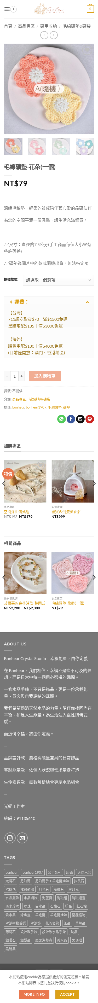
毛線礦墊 (55, 407)
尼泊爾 (25, 881)
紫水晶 (10, 915)
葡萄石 (10, 932)
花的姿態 (52, 923)
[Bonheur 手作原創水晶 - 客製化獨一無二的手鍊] (49, 9)
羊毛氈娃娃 (58, 915)
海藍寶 (47, 898)
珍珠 (27, 906)
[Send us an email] (22, 838)
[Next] (85, 89)
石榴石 (55, 906)
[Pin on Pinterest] (89, 419)
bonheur (18, 407)
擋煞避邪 (27, 889)
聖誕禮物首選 (15, 923)
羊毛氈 (40, 915)
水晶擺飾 (12, 898)
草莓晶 (80, 923)
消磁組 (62, 898)
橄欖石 (59, 889)
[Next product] (44, 35)
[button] (7, 9)
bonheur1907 (36, 407)
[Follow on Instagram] (10, 838)
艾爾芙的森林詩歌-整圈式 (24, 603)
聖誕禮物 (78, 915)
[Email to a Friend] (80, 419)
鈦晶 (74, 932)
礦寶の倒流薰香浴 (66, 512)
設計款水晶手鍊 (54, 932)
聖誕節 (36, 923)
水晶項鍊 (30, 898)
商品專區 (19, 399)
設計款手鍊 (28, 932)
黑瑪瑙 (77, 940)
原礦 (69, 872)
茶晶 (67, 923)
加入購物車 (45, 376)
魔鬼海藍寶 (43, 940)
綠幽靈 (25, 915)
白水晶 (40, 906)
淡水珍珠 (12, 906)
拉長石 (79, 881)
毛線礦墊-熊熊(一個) (67, 603)
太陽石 (10, 881)
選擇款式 (11, 279)
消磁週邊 (78, 898)
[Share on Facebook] (71, 419)
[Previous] (12, 89)
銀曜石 (10, 940)
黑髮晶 (10, 949)
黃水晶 (62, 940)
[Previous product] (54, 35)
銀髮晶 (25, 940)
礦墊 (66, 407)
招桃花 (10, 889)
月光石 (44, 889)
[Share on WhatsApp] (61, 419)
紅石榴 (82, 906)
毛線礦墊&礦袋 (38, 399)
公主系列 (54, 872)
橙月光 (73, 889)
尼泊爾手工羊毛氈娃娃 (52, 881)
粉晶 (68, 906)
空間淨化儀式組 (17, 512)
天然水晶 (84, 872)
